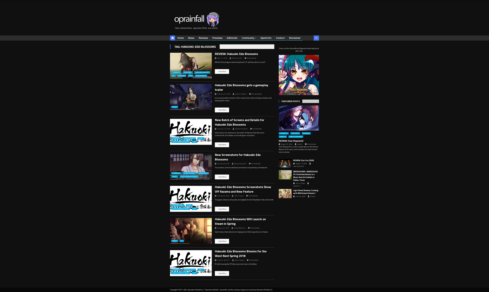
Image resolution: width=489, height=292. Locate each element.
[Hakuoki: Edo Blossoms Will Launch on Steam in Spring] (191, 231)
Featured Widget (202, 72)
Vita (190, 76)
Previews (217, 38)
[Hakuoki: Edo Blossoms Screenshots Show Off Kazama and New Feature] (191, 199)
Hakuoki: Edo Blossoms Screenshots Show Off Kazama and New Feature (243, 189)
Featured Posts (291, 101)
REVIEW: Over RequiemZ (291, 141)
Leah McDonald (298, 166)
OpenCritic (266, 38)
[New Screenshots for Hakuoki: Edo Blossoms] (191, 167)
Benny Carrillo (237, 58)
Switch (283, 137)
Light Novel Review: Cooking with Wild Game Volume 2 (305, 192)
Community (248, 38)
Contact (280, 38)
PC (173, 76)
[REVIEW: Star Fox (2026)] (285, 163)
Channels (176, 72)
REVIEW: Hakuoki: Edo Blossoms (236, 53)
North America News (181, 142)
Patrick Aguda (239, 260)
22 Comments (257, 94)
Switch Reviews (296, 137)
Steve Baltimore (240, 228)
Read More (222, 71)
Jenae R (299, 144)
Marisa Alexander (240, 163)
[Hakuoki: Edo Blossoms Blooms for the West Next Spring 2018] (191, 263)
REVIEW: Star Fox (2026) (303, 160)
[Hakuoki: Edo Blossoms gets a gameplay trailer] (191, 97)
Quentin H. (297, 186)
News (191, 38)
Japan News (203, 173)
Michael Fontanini (241, 129)
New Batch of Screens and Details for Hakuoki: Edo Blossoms (239, 122)
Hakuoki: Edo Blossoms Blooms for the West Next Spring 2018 (241, 253)
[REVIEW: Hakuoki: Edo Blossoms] (191, 66)
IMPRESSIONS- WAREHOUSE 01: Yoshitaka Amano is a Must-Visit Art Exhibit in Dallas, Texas (305, 176)
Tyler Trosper (239, 195)
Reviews (203, 38)
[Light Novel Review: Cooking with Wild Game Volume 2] (285, 193)
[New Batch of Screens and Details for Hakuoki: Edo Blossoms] (191, 132)
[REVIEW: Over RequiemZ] (299, 118)
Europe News (189, 138)
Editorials (232, 38)
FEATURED (187, 72)
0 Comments (251, 58)
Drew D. (313, 196)
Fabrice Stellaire (241, 94)
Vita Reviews (201, 76)
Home (180, 38)
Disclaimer (295, 38)
